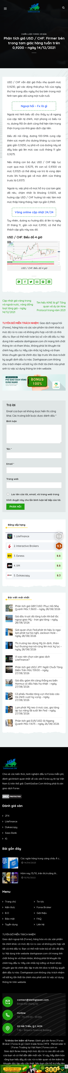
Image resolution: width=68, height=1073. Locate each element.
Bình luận (11, 421)
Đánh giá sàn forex (45, 1040)
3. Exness (19, 555)
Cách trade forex (34, 1044)
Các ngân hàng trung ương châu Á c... (41, 858)
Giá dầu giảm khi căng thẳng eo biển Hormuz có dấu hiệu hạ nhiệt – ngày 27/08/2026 (36, 683)
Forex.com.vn (50, 1047)
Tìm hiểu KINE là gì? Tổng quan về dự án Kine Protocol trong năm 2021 (51, 306)
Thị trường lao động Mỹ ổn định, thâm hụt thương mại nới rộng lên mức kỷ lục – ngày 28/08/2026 (38, 646)
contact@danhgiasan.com (33, 999)
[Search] (63, 8)
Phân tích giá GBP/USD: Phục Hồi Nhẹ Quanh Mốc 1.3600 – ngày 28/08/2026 (37, 608)
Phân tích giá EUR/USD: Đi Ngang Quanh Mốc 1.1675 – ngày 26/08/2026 (37, 722)
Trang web (12, 479)
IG (6, 838)
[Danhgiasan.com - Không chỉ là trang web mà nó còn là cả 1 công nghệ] (34, 8)
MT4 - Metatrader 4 (55, 1044)
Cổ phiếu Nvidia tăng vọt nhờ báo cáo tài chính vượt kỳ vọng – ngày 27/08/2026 (37, 697)
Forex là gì (17, 1044)
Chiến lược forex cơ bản (34, 34)
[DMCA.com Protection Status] (12, 796)
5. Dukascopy (22, 575)
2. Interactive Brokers (26, 546)
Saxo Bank (11, 832)
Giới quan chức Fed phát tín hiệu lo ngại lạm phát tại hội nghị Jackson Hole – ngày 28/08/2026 (38, 632)
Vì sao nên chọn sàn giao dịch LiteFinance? (32, 658)
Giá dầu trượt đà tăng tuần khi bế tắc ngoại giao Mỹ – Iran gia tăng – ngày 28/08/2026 (37, 619)
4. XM (17, 565)
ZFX (7, 815)
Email (10, 463)
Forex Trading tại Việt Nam (26, 1047)
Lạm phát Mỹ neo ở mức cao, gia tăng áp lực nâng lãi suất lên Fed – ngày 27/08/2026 (37, 710)
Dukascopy (11, 827)
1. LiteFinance (21, 536)
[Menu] (5, 8)
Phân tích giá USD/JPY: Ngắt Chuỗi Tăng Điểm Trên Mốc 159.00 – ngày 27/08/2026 (38, 670)
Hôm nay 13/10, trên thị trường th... (39, 873)
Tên (9, 449)
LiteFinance (11, 821)
